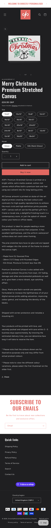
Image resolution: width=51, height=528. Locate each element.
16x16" (19, 120)
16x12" (7, 120)
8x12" (30, 131)
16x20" (20, 136)
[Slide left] (20, 74)
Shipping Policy (11, 446)
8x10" (19, 131)
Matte (18, 146)
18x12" (31, 120)
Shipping (14, 105)
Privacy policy (13, 522)
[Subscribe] (43, 426)
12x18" (7, 136)
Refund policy (44, 518)
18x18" (7, 125)
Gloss (7, 146)
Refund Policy (11, 458)
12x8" (30, 114)
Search (8, 469)
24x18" (7, 131)
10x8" (7, 114)
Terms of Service (12, 463)
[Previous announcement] (4, 3)
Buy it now (25, 172)
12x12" (42, 114)
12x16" (43, 131)
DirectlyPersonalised (15, 519)
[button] (5, 14)
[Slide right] (31, 74)
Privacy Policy (11, 452)
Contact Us (9, 474)
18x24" (32, 136)
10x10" (19, 114)
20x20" (32, 125)
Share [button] (6, 377)
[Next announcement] (46, 3)
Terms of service (26, 522)
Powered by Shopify (30, 519)
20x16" (20, 125)
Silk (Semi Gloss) (35, 146)
